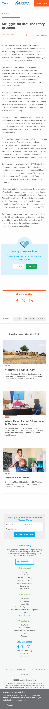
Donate (24, 572)
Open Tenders (24, 615)
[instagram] (28, 647)
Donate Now (42, 3)
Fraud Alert (24, 675)
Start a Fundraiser (24, 580)
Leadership (24, 604)
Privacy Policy (9, 669)
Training (24, 633)
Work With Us (24, 589)
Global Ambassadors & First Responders (24, 610)
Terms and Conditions (37, 669)
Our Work (24, 625)
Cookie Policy (21, 669)
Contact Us (24, 653)
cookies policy (21, 700)
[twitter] (23, 647)
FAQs (25, 612)
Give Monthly (24, 575)
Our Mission (24, 599)
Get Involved (24, 586)
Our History (24, 601)
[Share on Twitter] (23, 301)
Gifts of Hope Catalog (24, 578)
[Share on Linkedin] (31, 301)
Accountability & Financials (24, 607)
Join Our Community (24, 651)
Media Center (24, 656)
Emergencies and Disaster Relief (24, 631)
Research (24, 636)
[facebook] (18, 647)
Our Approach (24, 628)
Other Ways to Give (24, 583)
